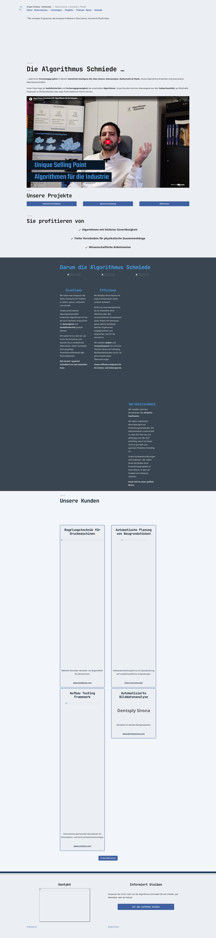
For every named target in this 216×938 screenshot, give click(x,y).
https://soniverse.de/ (134, 683)
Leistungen (56, 10)
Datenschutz (113, 927)
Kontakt (98, 10)
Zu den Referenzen (108, 858)
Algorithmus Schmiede (39, 6)
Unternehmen (41, 10)
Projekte (69, 10)
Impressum (32, 927)
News (88, 10)
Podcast (80, 10)
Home (29, 10)
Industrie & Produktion (52, 204)
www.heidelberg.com (82, 683)
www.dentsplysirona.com (134, 734)
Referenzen (164, 204)
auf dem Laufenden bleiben (146, 906)
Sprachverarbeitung (108, 204)
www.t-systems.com (82, 846)
